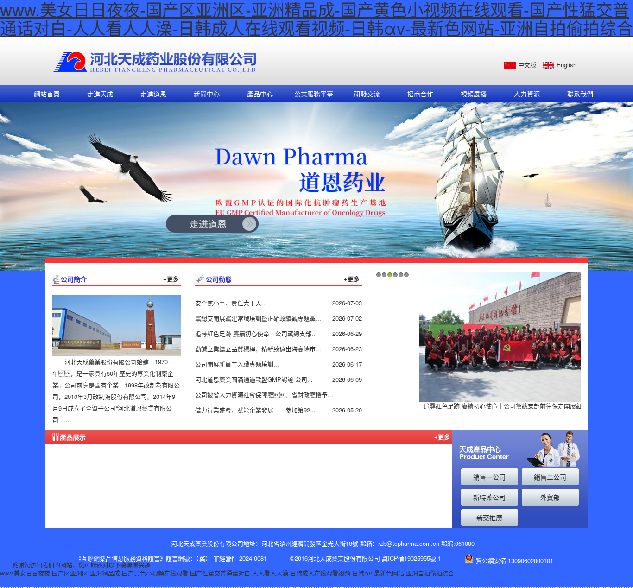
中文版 (527, 64)
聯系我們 (580, 93)
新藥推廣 (489, 517)
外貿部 (550, 497)
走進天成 (100, 93)
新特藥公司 (489, 497)
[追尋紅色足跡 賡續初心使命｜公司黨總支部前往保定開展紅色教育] (511, 336)
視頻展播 (474, 93)
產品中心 (260, 93)
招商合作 (420, 93)
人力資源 (527, 93)
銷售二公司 (550, 476)
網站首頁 (47, 93)
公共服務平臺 (313, 93)
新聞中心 (207, 93)
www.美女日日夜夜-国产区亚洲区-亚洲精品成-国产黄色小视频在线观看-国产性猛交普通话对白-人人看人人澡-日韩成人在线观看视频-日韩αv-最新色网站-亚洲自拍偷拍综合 (227, 573)
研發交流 (367, 93)
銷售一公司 (489, 476)
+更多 (171, 278)
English (566, 64)
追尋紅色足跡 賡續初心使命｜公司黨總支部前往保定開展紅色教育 (512, 405)
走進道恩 (153, 93)
